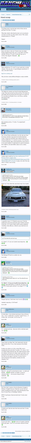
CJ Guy (7, 46)
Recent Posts (11, 11)
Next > (13, 20)
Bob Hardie (8, 109)
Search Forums (4, 11)
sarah (7, 324)
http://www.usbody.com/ (7, 73)
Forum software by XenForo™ (6, 441)
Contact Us (26, 439)
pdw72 (7, 62)
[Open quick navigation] (29, 14)
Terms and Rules (27, 441)
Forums (3, 9)
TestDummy (9, 169)
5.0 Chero (8, 261)
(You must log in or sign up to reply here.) (22, 431)
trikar (7, 130)
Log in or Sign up (26, 1)
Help (29, 439)
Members (9, 9)
